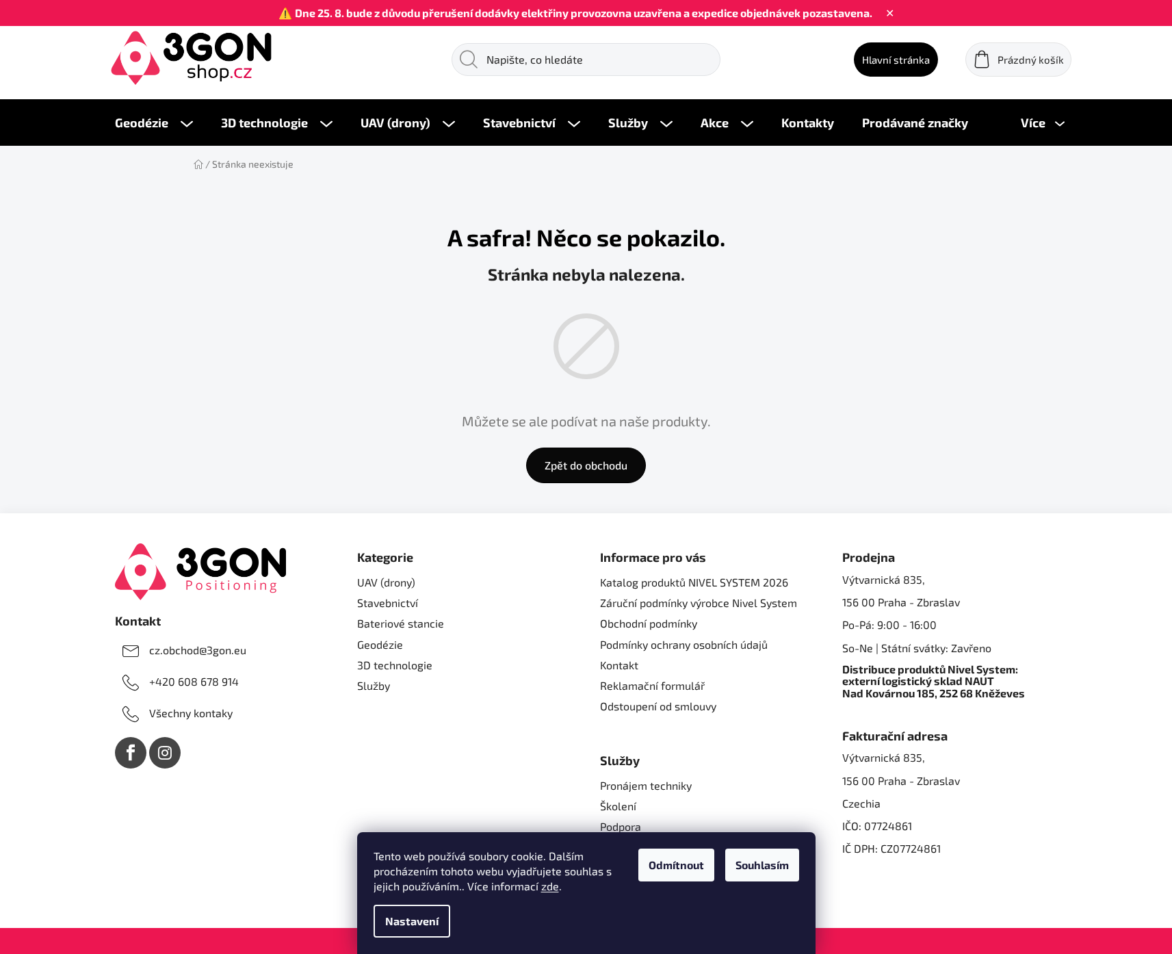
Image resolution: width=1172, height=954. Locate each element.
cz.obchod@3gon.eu (197, 649)
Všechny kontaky (191, 712)
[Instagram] (165, 753)
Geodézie (380, 644)
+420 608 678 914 (194, 681)
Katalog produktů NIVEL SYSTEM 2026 (694, 582)
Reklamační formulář (652, 685)
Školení (618, 805)
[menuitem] (154, 122)
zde (550, 885)
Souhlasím (762, 864)
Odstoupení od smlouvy (658, 705)
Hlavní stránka (896, 59)
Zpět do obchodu (586, 465)
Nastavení (412, 920)
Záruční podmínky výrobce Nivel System (698, 602)
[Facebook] (130, 753)
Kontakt (619, 664)
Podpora (620, 826)
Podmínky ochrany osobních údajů (684, 644)
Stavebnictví (387, 602)
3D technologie (394, 664)
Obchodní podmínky (648, 623)
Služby (373, 685)
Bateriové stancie (400, 623)
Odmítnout (676, 864)
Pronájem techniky (646, 785)
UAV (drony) (386, 582)
